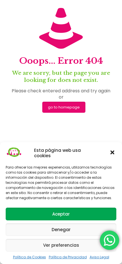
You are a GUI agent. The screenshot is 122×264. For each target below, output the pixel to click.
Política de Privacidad (68, 257)
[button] (113, 153)
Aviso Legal (99, 257)
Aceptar (61, 214)
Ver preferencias (61, 245)
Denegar (61, 230)
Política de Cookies (29, 257)
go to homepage (64, 107)
